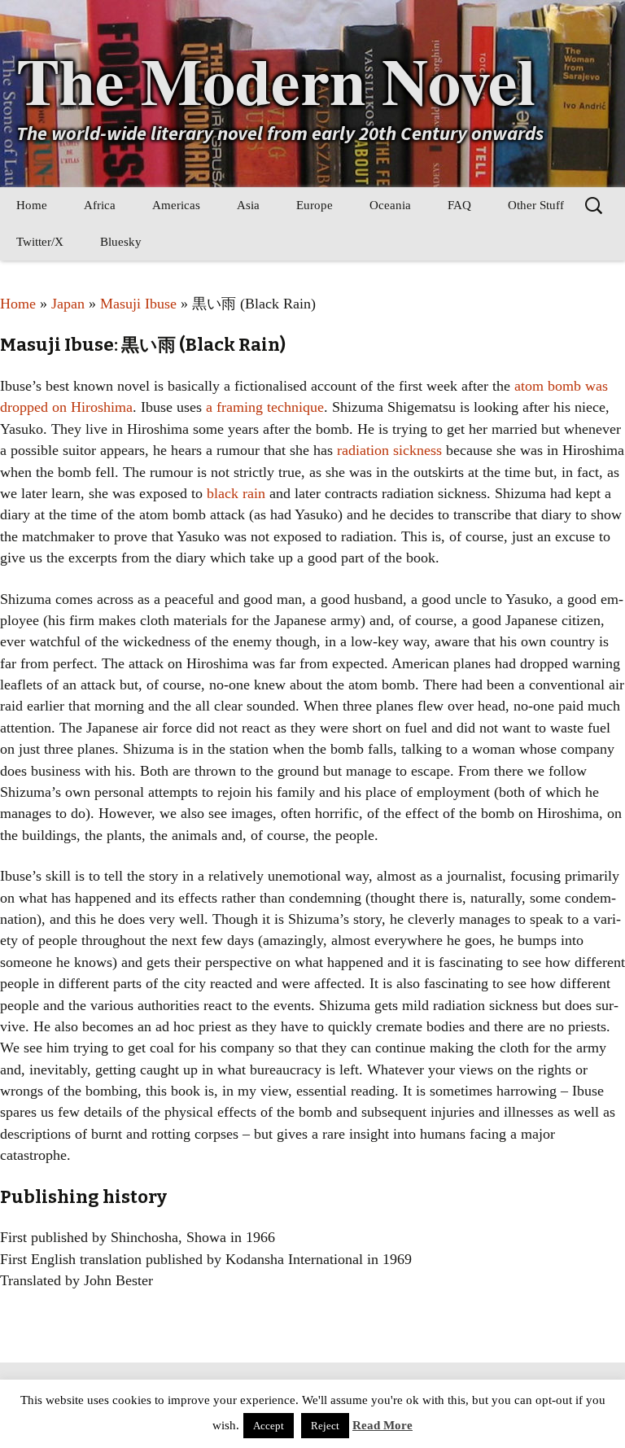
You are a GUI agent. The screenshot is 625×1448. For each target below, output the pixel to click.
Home (31, 205)
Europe (314, 205)
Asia (248, 205)
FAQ (459, 205)
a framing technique (265, 407)
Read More (382, 1425)
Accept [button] (268, 1426)
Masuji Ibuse (138, 303)
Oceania (390, 205)
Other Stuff (536, 205)
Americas (176, 205)
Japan (68, 303)
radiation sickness (389, 450)
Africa (100, 205)
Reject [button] (325, 1426)
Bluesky (121, 241)
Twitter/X (39, 241)
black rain (236, 493)
